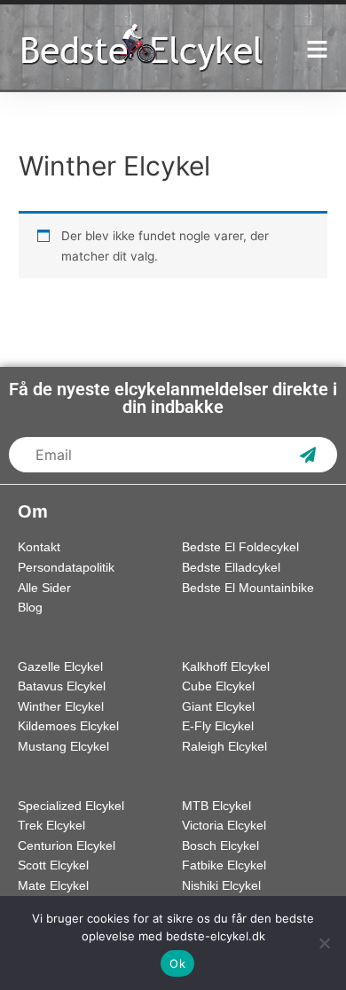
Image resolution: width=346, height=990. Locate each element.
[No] (324, 943)
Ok (177, 963)
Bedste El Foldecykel (240, 547)
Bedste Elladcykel (231, 567)
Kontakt (39, 547)
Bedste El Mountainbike (248, 588)
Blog (30, 607)
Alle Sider (44, 588)
